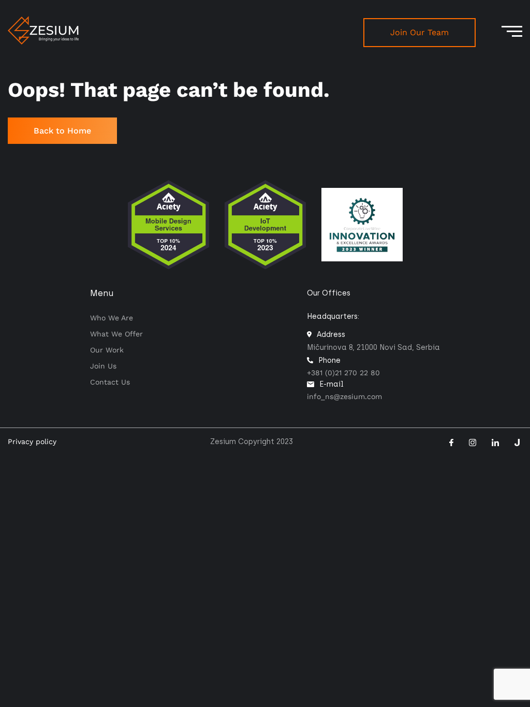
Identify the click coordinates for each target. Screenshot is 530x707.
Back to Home (62, 131)
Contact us (110, 382)
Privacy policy (32, 441)
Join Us (103, 366)
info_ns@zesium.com (344, 396)
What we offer (116, 334)
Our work (107, 350)
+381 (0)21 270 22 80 (343, 373)
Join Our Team (419, 32)
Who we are (111, 318)
